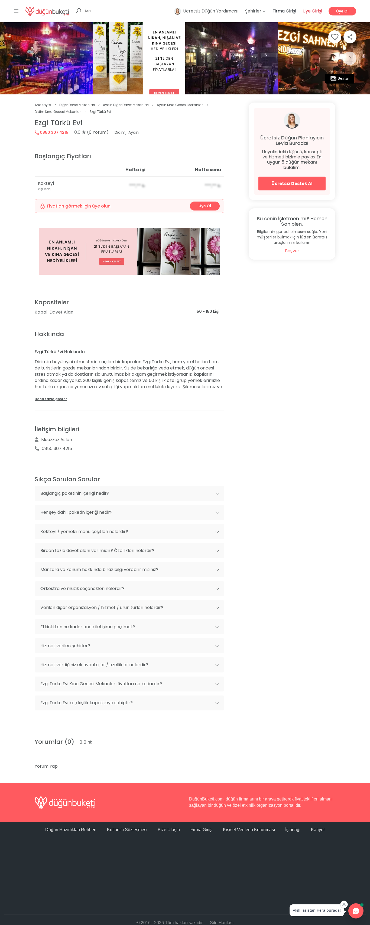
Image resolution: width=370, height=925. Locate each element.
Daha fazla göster (51, 399)
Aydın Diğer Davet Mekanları (126, 105)
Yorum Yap (46, 766)
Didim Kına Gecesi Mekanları (58, 111)
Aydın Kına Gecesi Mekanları (180, 105)
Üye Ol (342, 11)
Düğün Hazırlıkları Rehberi (70, 829)
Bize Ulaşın (169, 829)
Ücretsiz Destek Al (292, 183)
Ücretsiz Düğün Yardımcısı (210, 11)
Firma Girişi (284, 11)
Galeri (343, 78)
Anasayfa (43, 105)
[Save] (334, 36)
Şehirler (253, 11)
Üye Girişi (312, 11)
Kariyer (318, 829)
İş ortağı (292, 829)
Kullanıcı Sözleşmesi (127, 829)
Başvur (292, 251)
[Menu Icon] (16, 11)
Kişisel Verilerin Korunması (249, 829)
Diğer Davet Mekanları (77, 105)
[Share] (349, 36)
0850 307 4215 (53, 132)
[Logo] (47, 11)
